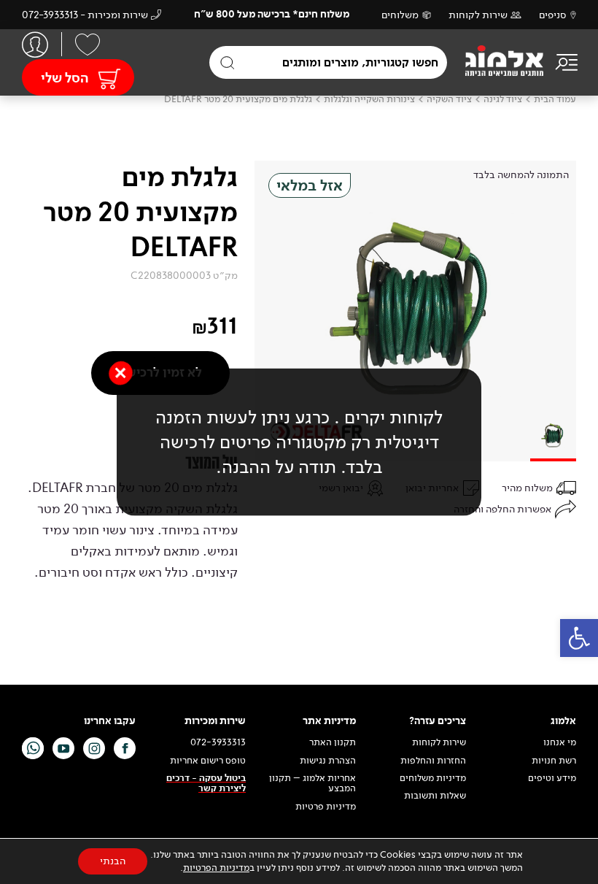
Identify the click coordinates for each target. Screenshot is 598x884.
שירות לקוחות (478, 15)
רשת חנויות (554, 761)
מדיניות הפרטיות (216, 867)
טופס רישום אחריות (208, 761)
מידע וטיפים (552, 778)
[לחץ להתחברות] (35, 44)
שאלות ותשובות (435, 796)
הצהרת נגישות (328, 761)
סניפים (553, 15)
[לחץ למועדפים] (87, 44)
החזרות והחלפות (433, 761)
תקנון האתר (331, 742)
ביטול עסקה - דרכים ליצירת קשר (206, 783)
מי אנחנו (559, 742)
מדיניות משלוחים (433, 778)
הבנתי (112, 861)
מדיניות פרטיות (325, 807)
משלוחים (400, 15)
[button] (579, 638)
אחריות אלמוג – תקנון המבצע (312, 783)
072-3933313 (218, 742)
